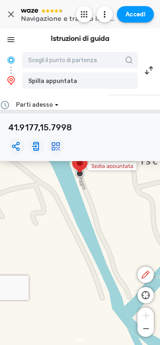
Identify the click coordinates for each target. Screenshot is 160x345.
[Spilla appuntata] (80, 167)
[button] (80, 80)
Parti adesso (34, 104)
